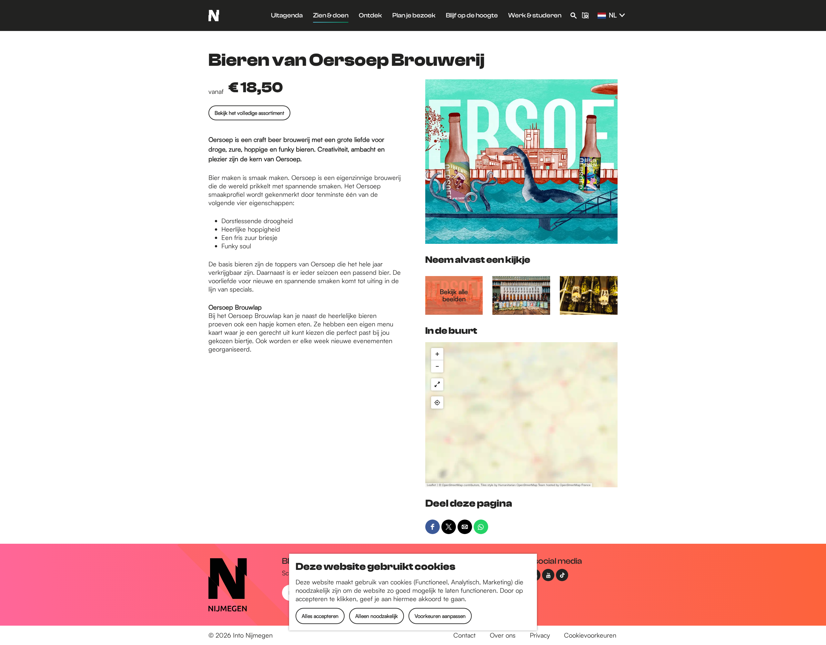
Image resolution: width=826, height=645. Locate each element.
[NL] (602, 16)
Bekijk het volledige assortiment (249, 113)
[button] (437, 354)
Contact (464, 635)
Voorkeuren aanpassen (440, 616)
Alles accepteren (320, 616)
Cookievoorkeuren (590, 635)
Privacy (540, 635)
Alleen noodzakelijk (376, 616)
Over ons (503, 635)
